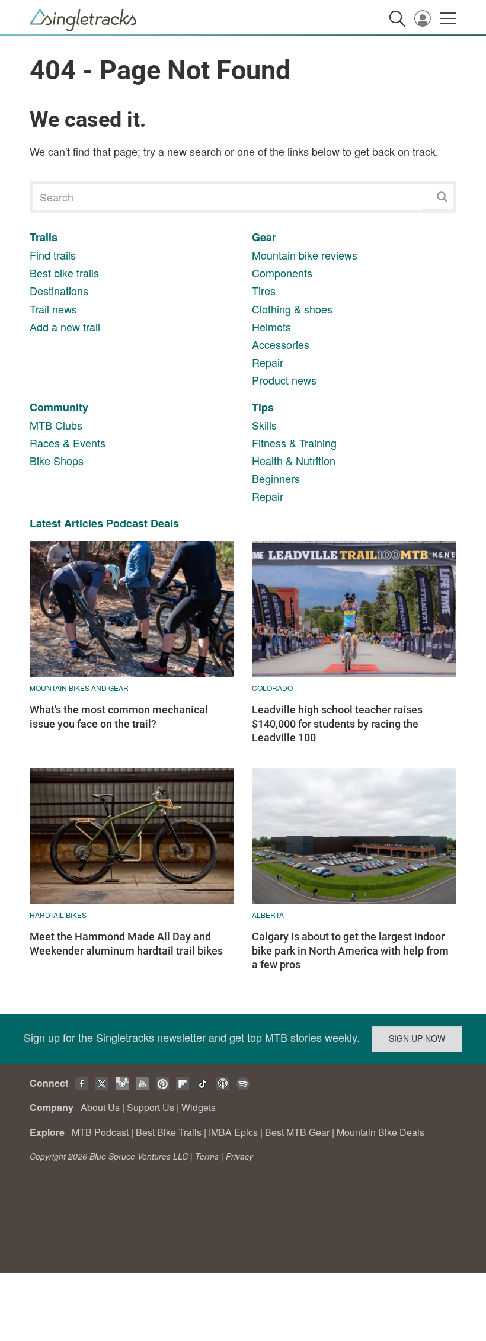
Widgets (198, 1107)
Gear (264, 237)
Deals (165, 523)
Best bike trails (64, 272)
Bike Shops (57, 460)
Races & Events (67, 442)
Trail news (53, 308)
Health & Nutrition (293, 460)
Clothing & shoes (292, 308)
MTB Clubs (56, 425)
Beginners (276, 478)
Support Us (150, 1107)
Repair (267, 362)
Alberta (268, 915)
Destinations (59, 290)
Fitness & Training (294, 442)
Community (59, 407)
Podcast (127, 523)
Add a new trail (65, 326)
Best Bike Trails (169, 1132)
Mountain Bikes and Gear (79, 688)
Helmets (271, 326)
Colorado (272, 688)
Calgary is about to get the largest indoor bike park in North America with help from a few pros (350, 950)
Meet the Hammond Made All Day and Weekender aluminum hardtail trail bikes (126, 943)
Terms (207, 1156)
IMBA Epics (233, 1132)
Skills (264, 425)
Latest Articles (66, 523)
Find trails (53, 255)
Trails (43, 237)
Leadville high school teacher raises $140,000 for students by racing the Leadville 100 (337, 723)
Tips (263, 407)
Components (282, 272)
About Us (100, 1107)
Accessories (280, 344)
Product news (284, 380)
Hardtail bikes (58, 915)
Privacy (239, 1156)
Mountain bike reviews (304, 255)
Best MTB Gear (297, 1132)
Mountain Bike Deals (380, 1132)
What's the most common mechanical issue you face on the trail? (119, 716)
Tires (264, 290)
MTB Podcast (100, 1132)
